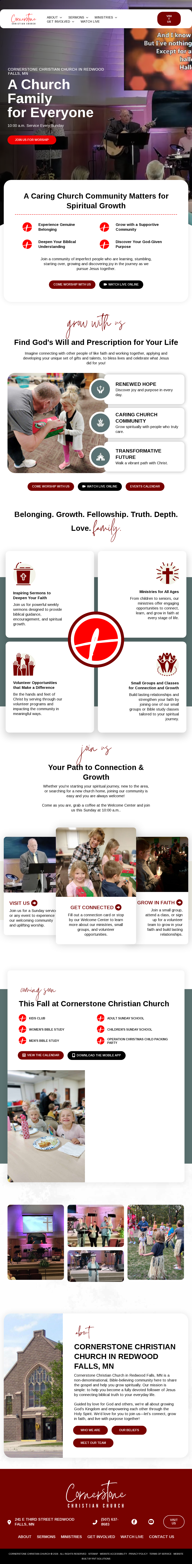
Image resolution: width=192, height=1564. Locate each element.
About (25, 1537)
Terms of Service (160, 1554)
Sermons (46, 1537)
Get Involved (101, 1537)
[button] (60, 18)
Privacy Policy (138, 1554)
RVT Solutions (101, 1558)
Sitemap (93, 1554)
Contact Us (161, 1537)
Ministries (71, 1537)
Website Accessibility (113, 1554)
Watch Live (132, 1537)
